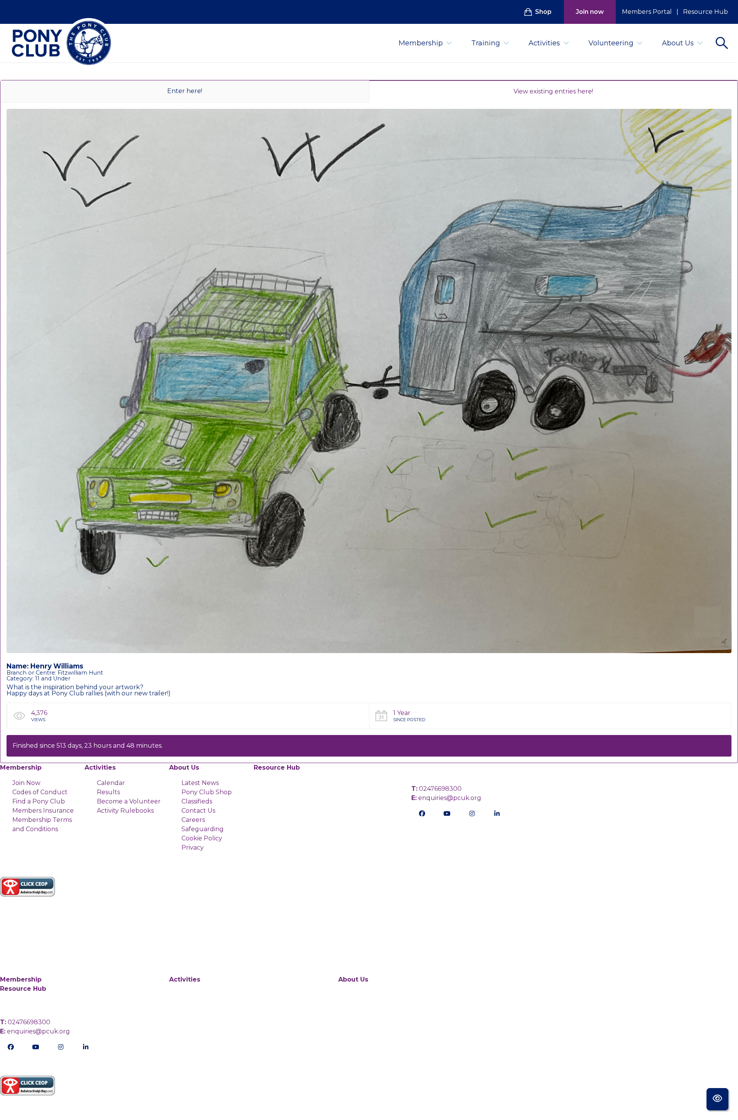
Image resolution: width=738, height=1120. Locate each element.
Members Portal (647, 11)
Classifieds (196, 801)
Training (485, 43)
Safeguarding (202, 829)
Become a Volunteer (129, 801)
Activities (544, 43)
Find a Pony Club (38, 801)
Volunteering (610, 43)
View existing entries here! (553, 91)
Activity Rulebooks (125, 810)
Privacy (192, 847)
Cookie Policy (201, 838)
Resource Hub (705, 11)
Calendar (111, 783)
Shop (543, 11)
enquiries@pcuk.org (446, 798)
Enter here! (184, 91)
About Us (678, 43)
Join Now (26, 783)
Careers (193, 819)
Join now (590, 11)
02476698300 (436, 788)
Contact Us (198, 810)
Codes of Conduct (40, 792)
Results (108, 792)
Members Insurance (43, 810)
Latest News (200, 783)
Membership (421, 43)
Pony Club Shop (206, 792)
